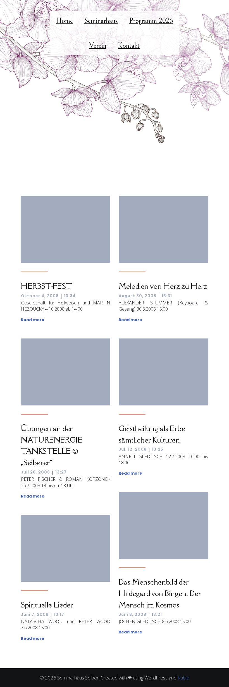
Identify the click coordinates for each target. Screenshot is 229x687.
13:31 (167, 296)
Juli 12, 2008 (133, 449)
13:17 (59, 614)
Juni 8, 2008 (132, 614)
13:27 (61, 472)
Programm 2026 (151, 20)
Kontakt (129, 45)
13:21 (157, 614)
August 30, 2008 (137, 296)
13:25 (157, 449)
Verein (97, 45)
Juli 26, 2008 (35, 472)
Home (64, 20)
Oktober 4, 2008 (40, 296)
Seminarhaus (101, 20)
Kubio (183, 677)
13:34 (70, 296)
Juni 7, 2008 (35, 614)
